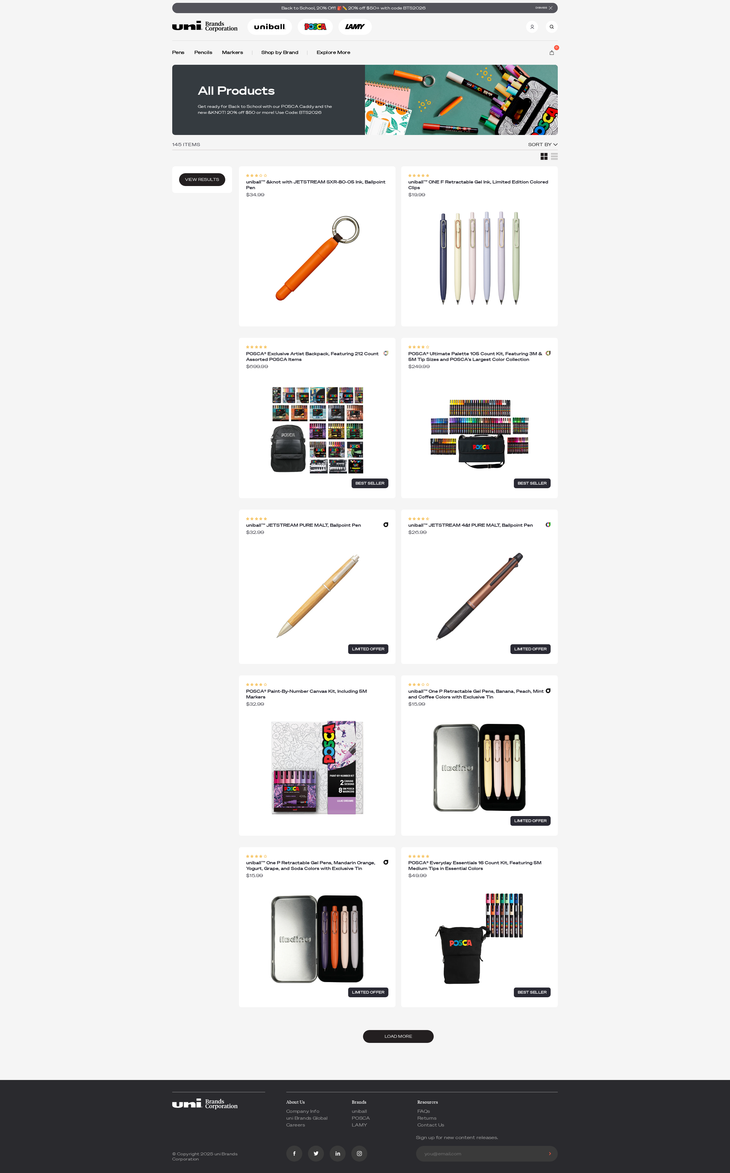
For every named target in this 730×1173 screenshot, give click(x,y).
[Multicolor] (385, 353)
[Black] (385, 524)
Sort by (540, 144)
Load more (398, 1036)
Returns (427, 1118)
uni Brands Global (307, 1118)
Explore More (333, 52)
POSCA (361, 1118)
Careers (295, 1125)
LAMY (359, 1125)
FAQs (423, 1111)
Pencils (203, 52)
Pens (178, 52)
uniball (359, 1111)
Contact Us (431, 1125)
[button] (256, 175)
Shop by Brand (279, 52)
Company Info (302, 1111)
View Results (202, 179)
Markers (232, 52)
